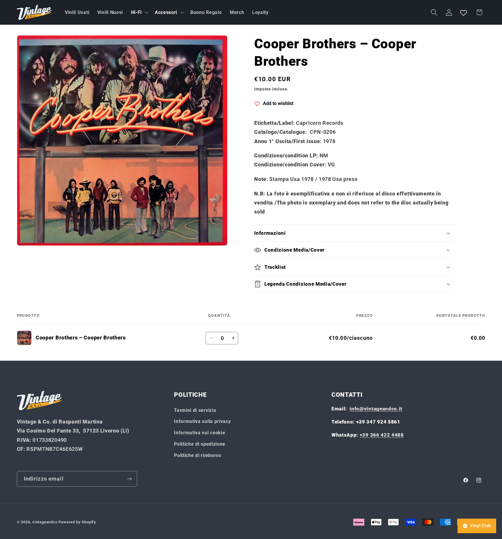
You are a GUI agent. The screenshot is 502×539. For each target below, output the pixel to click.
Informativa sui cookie (199, 432)
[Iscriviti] (129, 479)
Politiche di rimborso (197, 455)
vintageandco (45, 522)
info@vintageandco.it (375, 409)
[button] (139, 12)
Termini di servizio (195, 410)
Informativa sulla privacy (202, 421)
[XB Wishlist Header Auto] (463, 12)
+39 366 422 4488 (382, 435)
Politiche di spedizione (199, 444)
